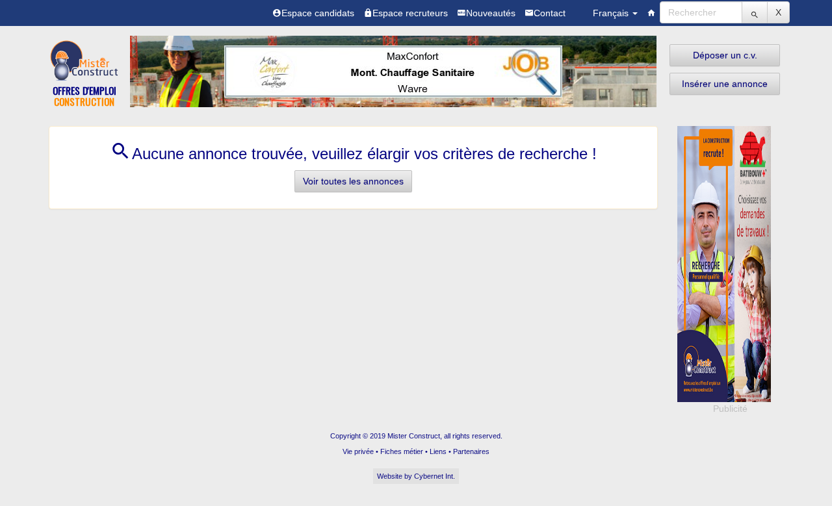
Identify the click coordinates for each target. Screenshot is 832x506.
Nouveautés (490, 13)
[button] (725, 55)
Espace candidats (317, 13)
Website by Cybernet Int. (416, 476)
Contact (550, 13)
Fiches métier (401, 451)
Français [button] (612, 13)
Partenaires (471, 451)
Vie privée (358, 451)
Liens (438, 451)
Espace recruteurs (410, 13)
